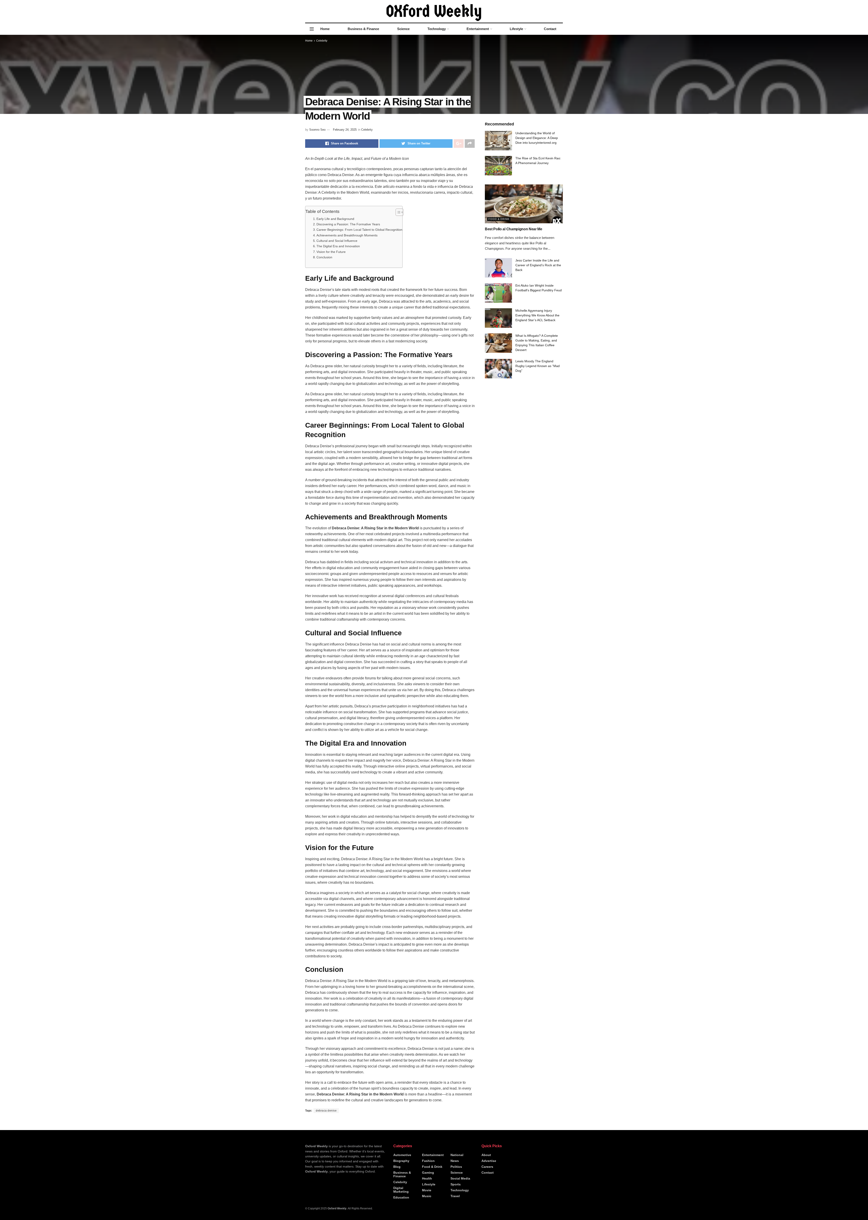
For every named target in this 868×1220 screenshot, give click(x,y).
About (486, 1155)
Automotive (402, 1155)
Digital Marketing (401, 1189)
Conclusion (324, 257)
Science (403, 29)
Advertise (488, 1161)
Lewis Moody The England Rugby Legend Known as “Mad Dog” (537, 365)
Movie (426, 1190)
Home (325, 29)
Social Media (460, 1178)
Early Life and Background (335, 219)
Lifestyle (516, 29)
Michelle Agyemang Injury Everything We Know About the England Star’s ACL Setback (537, 315)
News (455, 1161)
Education (401, 1197)
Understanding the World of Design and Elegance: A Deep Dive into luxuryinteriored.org (536, 137)
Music (426, 1196)
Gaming (428, 1172)
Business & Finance (363, 29)
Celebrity (321, 40)
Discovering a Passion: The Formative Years (348, 224)
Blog (397, 1166)
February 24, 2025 (345, 129)
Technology (436, 29)
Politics (456, 1166)
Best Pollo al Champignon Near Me (513, 229)
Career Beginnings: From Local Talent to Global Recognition (359, 229)
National (457, 1155)
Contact (550, 29)
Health (427, 1178)
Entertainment (478, 29)
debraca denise (326, 1110)
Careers (487, 1166)
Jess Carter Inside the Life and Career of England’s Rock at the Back (538, 265)
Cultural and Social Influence (336, 241)
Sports (456, 1184)
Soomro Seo (317, 129)
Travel (455, 1196)
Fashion (428, 1161)
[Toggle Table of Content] (397, 212)
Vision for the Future (331, 252)
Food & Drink (498, 219)
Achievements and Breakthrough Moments (346, 235)
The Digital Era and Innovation (338, 246)
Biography (401, 1161)
